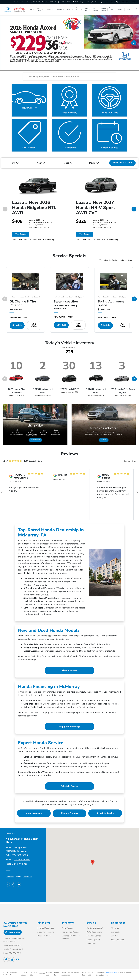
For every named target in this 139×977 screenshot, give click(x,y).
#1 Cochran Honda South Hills (10, 973)
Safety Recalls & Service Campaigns (70, 973)
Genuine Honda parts (57, 763)
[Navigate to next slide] (137, 43)
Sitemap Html (49, 973)
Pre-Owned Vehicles (70, 932)
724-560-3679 (20, 855)
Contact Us (27, 876)
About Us (115, 928)
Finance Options (69, 813)
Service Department (94, 928)
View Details (20, 234)
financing (24, 691)
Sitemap (42, 974)
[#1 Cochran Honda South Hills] (15, 9)
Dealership (118, 923)
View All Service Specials (108, 260)
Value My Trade (43, 936)
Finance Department (45, 928)
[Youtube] (19, 884)
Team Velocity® (111, 973)
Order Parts (91, 943)
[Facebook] (8, 884)
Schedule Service (127, 260)
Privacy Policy (24, 973)
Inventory (68, 923)
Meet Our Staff (117, 939)
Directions (10, 876)
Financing (43, 923)
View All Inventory (68, 347)
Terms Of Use (33, 973)
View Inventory (69, 670)
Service (91, 923)
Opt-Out (84, 973)
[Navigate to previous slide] (2, 43)
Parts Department (94, 932)
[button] (93, 862)
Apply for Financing (69, 726)
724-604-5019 (22, 859)
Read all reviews (130, 461)
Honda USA (90, 973)
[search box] (69, 76)
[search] (137, 9)
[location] (73, 2)
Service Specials (93, 939)
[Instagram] (13, 884)
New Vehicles (67, 928)
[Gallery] (69, 43)
